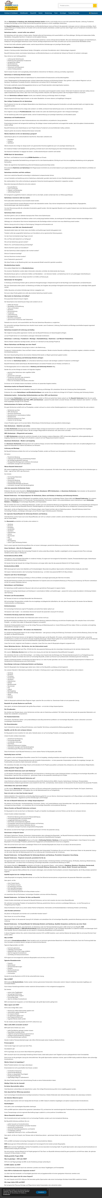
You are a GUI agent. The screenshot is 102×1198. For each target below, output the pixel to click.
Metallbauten (24, 13)
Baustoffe (33, 13)
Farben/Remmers (73, 13)
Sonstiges (63, 13)
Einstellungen (6, 1194)
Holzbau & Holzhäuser (11, 13)
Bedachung (48, 13)
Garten (40, 13)
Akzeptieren (41, 1192)
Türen (56, 13)
